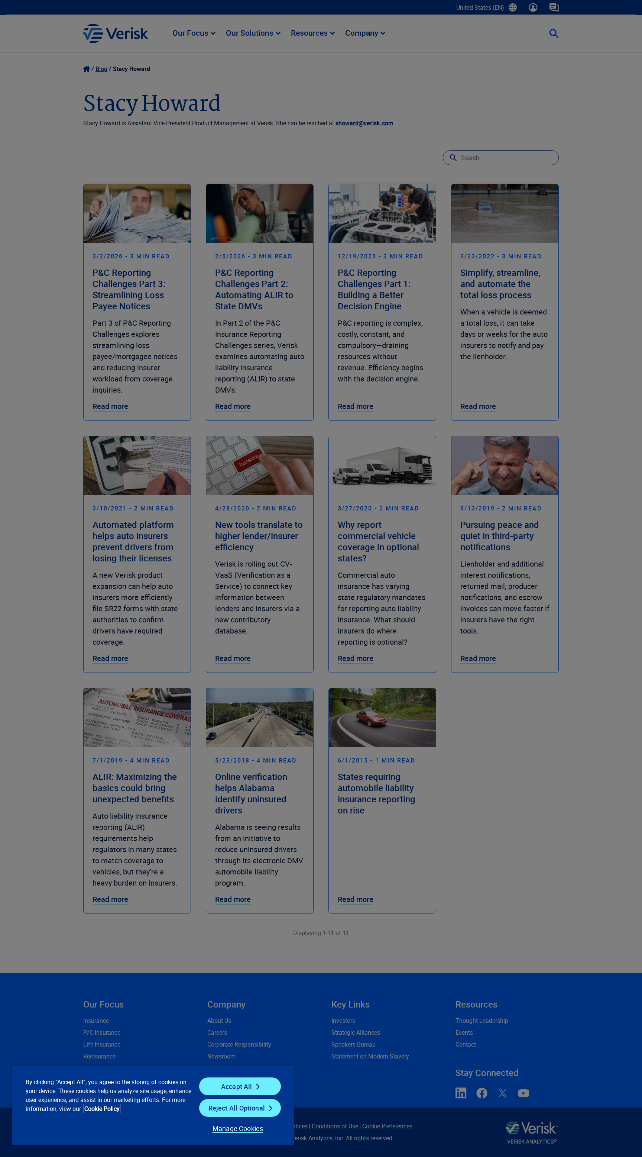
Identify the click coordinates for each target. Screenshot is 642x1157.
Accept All (236, 1086)
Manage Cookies (238, 1128)
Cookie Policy (102, 1109)
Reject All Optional (236, 1107)
